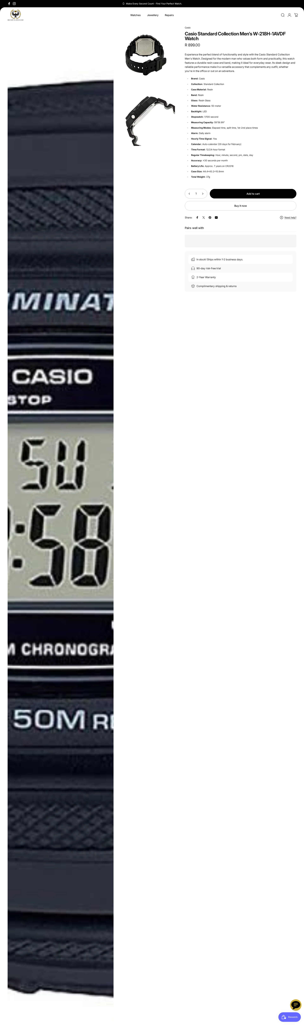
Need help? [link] (290, 217)
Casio (187, 27)
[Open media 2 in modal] (146, 55)
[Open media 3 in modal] (146, 116)
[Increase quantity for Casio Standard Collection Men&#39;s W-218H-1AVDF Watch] (203, 193)
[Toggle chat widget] (295, 1005)
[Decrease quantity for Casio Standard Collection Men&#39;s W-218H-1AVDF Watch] (188, 193)
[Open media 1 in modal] (61, 524)
